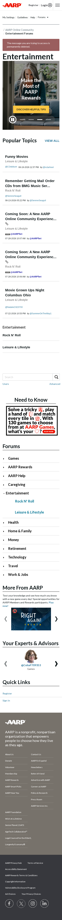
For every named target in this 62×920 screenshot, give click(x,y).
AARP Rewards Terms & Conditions (21, 875)
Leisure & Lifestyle (16, 161)
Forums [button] (41, 17)
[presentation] (5, 617)
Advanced (54, 383)
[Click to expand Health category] (5, 522)
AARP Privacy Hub (13, 863)
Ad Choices (10, 894)
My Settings (8, 17)
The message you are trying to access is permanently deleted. (28, 45)
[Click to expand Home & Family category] (5, 531)
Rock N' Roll (12, 190)
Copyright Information (15, 881)
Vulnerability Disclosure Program (20, 887)
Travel (13, 566)
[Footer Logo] (31, 722)
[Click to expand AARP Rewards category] (5, 467)
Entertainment (17, 493)
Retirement (17, 548)
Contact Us (36, 754)
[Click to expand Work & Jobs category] (5, 574)
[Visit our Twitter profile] (21, 903)
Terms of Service (35, 863)
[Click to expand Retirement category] (5, 548)
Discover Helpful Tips (31, 109)
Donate (8, 760)
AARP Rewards (20, 467)
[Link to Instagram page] (33, 903)
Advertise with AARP (40, 780)
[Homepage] (12, 5)
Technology (17, 557)
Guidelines (22, 17)
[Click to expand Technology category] (5, 557)
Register (7, 693)
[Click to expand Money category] (5, 540)
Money (13, 540)
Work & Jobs (18, 574)
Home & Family (20, 531)
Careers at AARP (38, 786)
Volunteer (9, 767)
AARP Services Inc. (39, 806)
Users (6, 383)
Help (32, 17)
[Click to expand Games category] (5, 458)
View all (52, 140)
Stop (13, 119)
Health (13, 522)
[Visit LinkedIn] (44, 903)
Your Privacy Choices (31, 894)
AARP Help (16, 476)
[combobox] (31, 377)
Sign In (6, 700)
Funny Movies (16, 156)
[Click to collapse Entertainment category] (4, 493)
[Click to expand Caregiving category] (5, 484)
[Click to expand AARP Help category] (5, 476)
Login (44, 5)
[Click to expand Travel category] (5, 566)
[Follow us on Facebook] (9, 903)
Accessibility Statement (16, 869)
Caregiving (16, 484)
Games (13, 458)
